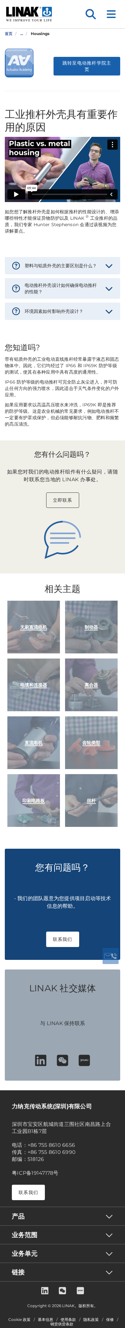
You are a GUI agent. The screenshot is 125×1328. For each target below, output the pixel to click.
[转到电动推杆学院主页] (19, 63)
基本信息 (45, 1319)
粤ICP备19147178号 (35, 1173)
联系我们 (62, 939)
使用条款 (68, 1319)
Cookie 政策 (19, 1319)
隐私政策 (91, 1319)
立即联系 (62, 500)
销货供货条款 (61, 1324)
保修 (110, 1319)
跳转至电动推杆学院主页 (87, 66)
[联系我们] (111, 956)
